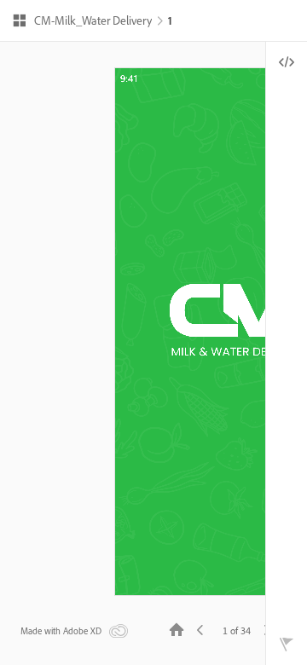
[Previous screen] (200, 629)
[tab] (286, 62)
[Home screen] (176, 629)
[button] (82, 22)
